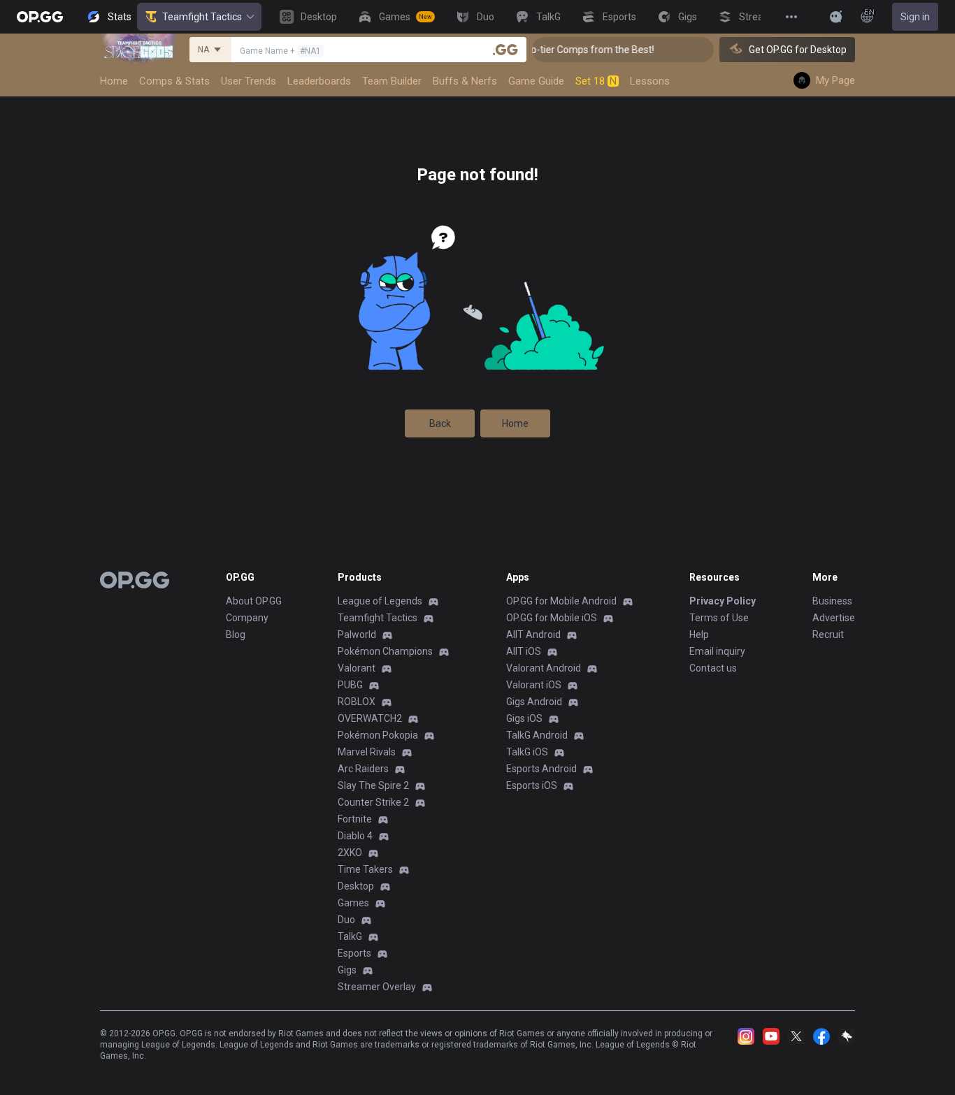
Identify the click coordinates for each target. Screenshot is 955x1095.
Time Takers (365, 869)
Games (353, 902)
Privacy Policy (722, 601)
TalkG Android (537, 735)
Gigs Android (534, 701)
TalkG (350, 936)
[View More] (791, 17)
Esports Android (541, 768)
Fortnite (355, 819)
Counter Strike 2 (373, 802)
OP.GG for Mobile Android (561, 601)
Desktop (356, 886)
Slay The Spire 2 (373, 785)
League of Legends (380, 601)
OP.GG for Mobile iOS (551, 617)
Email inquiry (717, 651)
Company (247, 617)
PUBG (350, 684)
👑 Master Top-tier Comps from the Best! (554, 49)
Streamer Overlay (377, 986)
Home (515, 423)
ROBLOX (356, 701)
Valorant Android (543, 668)
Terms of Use (719, 617)
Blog (235, 634)
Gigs (347, 970)
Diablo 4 (355, 835)
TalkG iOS (527, 751)
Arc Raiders (363, 768)
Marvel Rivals (367, 751)
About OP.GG (254, 601)
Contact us (713, 668)
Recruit (828, 634)
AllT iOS (523, 651)
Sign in (915, 16)
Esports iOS (531, 785)
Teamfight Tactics (202, 16)
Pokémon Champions (385, 651)
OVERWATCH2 (370, 718)
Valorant (356, 668)
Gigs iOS (524, 718)
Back (440, 423)
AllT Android (533, 634)
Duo (346, 919)
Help (699, 634)
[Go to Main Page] (40, 17)
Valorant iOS (533, 684)
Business (832, 601)
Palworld (357, 634)
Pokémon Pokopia (378, 735)
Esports (354, 953)
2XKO (350, 852)
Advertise (833, 617)
